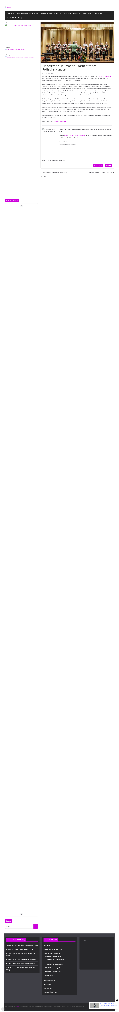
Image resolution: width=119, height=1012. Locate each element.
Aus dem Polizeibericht (72, 13)
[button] (60, 13)
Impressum (87, 13)
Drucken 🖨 (98, 165)
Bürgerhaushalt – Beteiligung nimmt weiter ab (21, 959)
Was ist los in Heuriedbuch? (54, 964)
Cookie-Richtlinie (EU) (14, 18)
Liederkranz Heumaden (59, 121)
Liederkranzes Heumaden (104, 76)
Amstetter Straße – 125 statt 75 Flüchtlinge (100, 172)
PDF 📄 (108, 165)
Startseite (10, 13)
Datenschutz (98, 13)
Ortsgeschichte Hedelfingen (56, 959)
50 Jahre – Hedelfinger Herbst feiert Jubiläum (20, 963)
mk (52, 73)
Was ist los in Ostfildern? (53, 972)
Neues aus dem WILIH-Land (50, 13)
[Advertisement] (97, 954)
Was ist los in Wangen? (52, 968)
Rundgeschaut (49, 976)
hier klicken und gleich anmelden (74, 136)
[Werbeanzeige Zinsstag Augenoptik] (15, 49)
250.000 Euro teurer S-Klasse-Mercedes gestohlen (22, 945)
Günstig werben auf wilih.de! (27, 13)
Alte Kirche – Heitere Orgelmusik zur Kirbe (19, 949)
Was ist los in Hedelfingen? (53, 956)
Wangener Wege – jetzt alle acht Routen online (55, 172)
